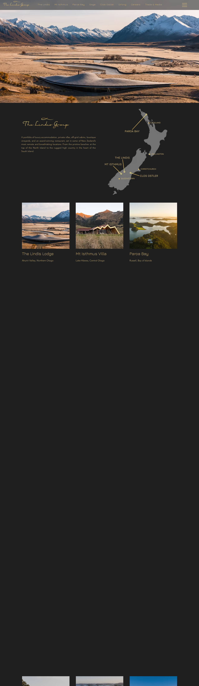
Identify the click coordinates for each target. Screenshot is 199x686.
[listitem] (45, 234)
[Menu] (184, 4)
